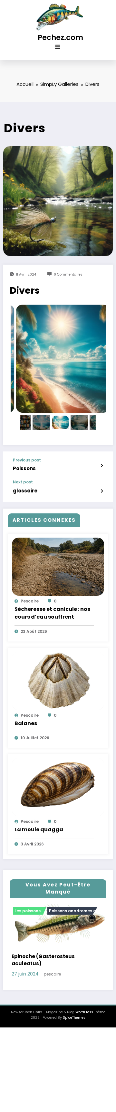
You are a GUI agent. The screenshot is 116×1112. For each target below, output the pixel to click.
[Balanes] (58, 680)
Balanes (26, 723)
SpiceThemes (74, 1021)
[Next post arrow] (101, 491)
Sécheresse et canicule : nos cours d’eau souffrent (52, 613)
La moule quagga (39, 829)
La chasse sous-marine (49, 967)
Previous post (27, 460)
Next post (23, 482)
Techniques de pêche (65, 911)
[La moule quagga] (58, 787)
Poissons (24, 468)
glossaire (25, 490)
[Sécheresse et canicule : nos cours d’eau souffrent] (58, 566)
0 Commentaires (68, 274)
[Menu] (57, 47)
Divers (28, 911)
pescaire (30, 601)
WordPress (84, 1016)
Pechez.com (60, 37)
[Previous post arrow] (101, 466)
